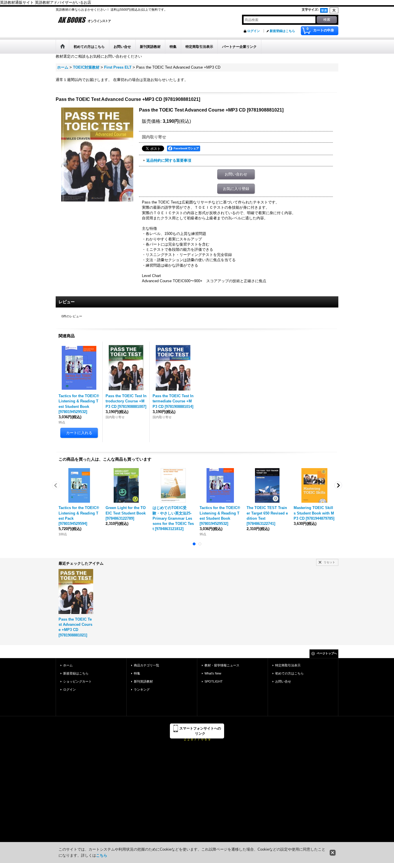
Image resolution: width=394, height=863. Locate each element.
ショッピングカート (77, 681)
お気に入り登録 (236, 188)
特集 (137, 673)
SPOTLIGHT (213, 681)
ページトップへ (327, 653)
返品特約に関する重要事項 (168, 160)
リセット (329, 562)
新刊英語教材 (143, 681)
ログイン (253, 31)
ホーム (68, 665)
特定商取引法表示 (288, 665)
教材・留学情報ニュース (221, 665)
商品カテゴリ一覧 (146, 665)
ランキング (142, 689)
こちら (101, 855)
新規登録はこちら (282, 31)
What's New (212, 673)
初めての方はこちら (289, 673)
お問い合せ (283, 681)
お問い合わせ (236, 174)
